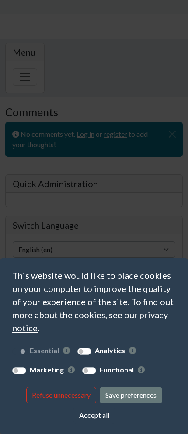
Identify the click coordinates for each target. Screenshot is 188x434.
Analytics (110, 350)
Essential (44, 350)
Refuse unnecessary (61, 395)
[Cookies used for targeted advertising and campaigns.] (71, 369)
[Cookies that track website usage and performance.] (132, 350)
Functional (117, 369)
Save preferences (131, 395)
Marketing (47, 369)
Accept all (94, 415)
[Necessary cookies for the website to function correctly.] (66, 350)
